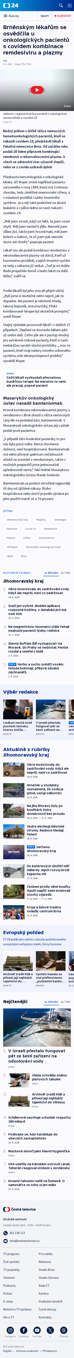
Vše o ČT (8, 1317)
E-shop (8, 1301)
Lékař (10, 556)
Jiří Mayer (12, 547)
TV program (11, 1254)
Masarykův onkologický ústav (43, 547)
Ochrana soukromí (27, 1351)
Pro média (45, 1254)
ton (5, 60)
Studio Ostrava (49, 1278)
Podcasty (9, 1285)
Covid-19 (30, 528)
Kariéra (44, 1293)
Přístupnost (50, 1351)
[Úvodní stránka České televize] (19, 1209)
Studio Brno (47, 1270)
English (7, 1351)
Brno (24, 556)
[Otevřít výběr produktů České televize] (69, 5)
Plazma (11, 538)
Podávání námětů (50, 1301)
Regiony (41, 519)
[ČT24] (10, 5)
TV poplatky (11, 1270)
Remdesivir (50, 528)
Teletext (9, 1278)
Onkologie (60, 519)
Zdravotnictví (46, 538)
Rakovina (12, 528)
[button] (37, 90)
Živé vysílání (11, 1262)
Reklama (45, 1262)
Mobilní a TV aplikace (17, 1309)
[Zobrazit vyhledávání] (61, 5)
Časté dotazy (47, 1309)
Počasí (7, 1293)
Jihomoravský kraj (17, 519)
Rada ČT (44, 1285)
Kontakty (45, 1317)
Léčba (26, 538)
